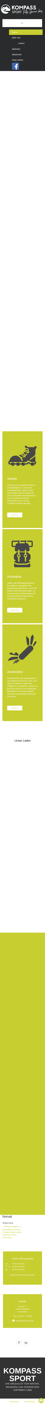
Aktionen (16, 49)
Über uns (16, 37)
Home (14, 32)
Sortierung (6, 1237)
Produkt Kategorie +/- (13, 1227)
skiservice (16, 54)
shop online (17, 60)
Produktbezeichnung (11, 1230)
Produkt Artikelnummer (12, 1232)
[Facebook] (19, 1343)
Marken (21, 43)
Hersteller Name (9, 1235)
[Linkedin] (26, 1343)
